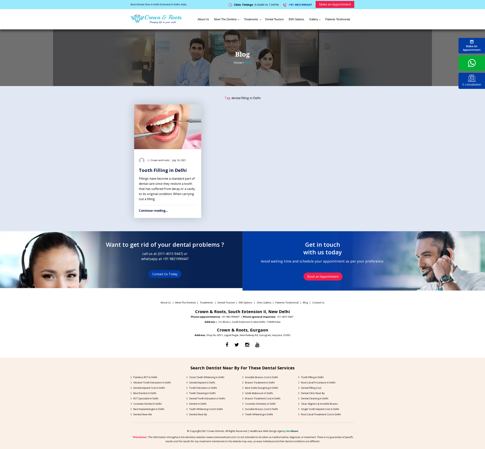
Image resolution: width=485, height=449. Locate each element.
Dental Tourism (274, 19)
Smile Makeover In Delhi (259, 393)
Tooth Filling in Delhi (163, 170)
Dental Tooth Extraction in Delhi (207, 398)
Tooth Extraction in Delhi (203, 387)
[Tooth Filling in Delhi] (167, 126)
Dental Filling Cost (311, 387)
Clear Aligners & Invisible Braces (319, 403)
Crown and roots (160, 160)
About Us (203, 19)
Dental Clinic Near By (313, 393)
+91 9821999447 (176, 258)
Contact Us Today (165, 274)
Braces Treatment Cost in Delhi (262, 398)
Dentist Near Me (142, 414)
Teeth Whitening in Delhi (259, 414)
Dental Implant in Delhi (202, 382)
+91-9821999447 (300, 4)
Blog (305, 302)
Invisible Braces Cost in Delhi (261, 377)
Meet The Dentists (225, 19)
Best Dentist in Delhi (144, 393)
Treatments (251, 19)
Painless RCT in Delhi (145, 377)
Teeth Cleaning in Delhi (202, 393)
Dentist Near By (198, 414)
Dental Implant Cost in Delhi (149, 387)
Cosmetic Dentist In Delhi (147, 403)
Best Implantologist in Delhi (148, 409)
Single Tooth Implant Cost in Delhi (320, 409)
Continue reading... (153, 210)
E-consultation (471, 84)
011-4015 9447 (170, 253)
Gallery (313, 19)
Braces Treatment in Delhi (260, 382)
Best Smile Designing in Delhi (261, 387)
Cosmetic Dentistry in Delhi (260, 403)
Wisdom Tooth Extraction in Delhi (152, 382)
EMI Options (296, 19)
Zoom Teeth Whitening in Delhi (206, 377)
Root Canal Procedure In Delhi (318, 382)
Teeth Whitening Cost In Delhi (206, 409)
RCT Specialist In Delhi (145, 398)
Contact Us (318, 302)
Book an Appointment (323, 276)
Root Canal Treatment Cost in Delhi (321, 414)
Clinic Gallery (264, 302)
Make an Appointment (335, 4)
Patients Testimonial (337, 19)
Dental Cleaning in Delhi (314, 398)
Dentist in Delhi (198, 403)
